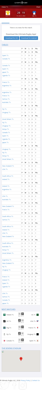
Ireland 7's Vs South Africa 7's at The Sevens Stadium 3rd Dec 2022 (21, 314)
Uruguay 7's (6, 112)
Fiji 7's (4, 109)
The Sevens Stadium (11, 348)
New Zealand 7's (8, 166)
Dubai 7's (5, 7)
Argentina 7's (6, 86)
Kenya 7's (5, 129)
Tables (5, 44)
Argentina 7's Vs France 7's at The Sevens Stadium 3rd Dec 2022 (21, 328)
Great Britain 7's (7, 119)
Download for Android (29, 38)
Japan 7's (5, 72)
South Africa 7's (7, 176)
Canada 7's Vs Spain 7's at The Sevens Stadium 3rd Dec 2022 (21, 341)
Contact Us (36, 380)
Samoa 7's (6, 99)
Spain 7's (5, 55)
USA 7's (5, 169)
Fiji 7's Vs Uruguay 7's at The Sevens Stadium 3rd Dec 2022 (21, 334)
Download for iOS (11, 38)
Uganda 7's (6, 75)
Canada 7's (6, 59)
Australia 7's (6, 102)
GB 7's (34, 16)
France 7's (5, 82)
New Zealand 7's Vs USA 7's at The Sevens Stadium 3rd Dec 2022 (21, 321)
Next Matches (8, 309)
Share (38, 7)
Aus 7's (8, 16)
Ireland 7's (5, 179)
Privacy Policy (25, 380)
